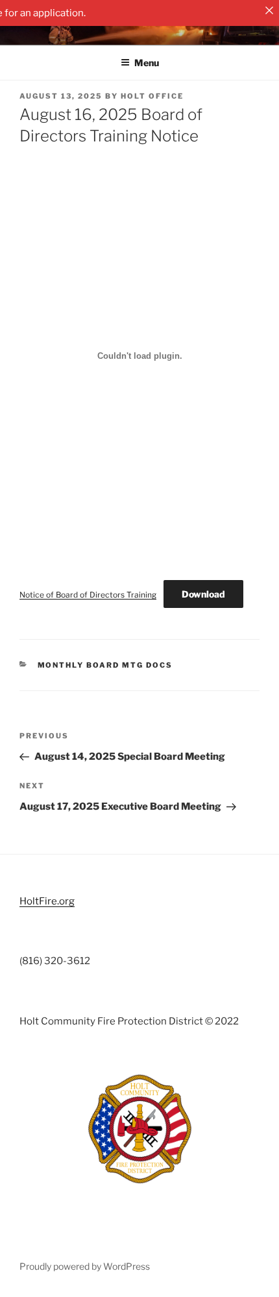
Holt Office (152, 96)
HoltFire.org (47, 901)
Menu (146, 62)
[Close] (269, 10)
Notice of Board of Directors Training (87, 595)
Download (203, 594)
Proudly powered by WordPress (84, 1266)
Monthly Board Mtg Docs (105, 665)
